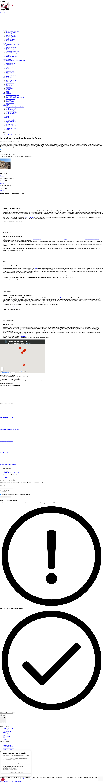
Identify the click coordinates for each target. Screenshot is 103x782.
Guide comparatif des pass (12, 95)
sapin (65, 239)
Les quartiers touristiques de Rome (14, 79)
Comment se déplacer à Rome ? (13, 119)
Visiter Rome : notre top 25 (12, 44)
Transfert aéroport (10, 34)
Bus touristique (9, 124)
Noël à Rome (11, 134)
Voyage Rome (18, 781)
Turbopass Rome (10, 103)
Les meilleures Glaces (11, 111)
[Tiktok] (4, 18)
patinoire (93, 298)
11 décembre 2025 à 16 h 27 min (11, 472)
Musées (8, 48)
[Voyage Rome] (7, 11)
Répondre (5, 477)
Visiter (4, 43)
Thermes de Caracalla (11, 72)
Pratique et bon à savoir (11, 38)
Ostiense (23, 336)
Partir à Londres (45, 779)
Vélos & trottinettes (11, 125)
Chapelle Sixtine (10, 64)
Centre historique (10, 83)
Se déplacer (6, 117)
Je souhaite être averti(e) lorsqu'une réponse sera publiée (15, 494)
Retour (7, 42)
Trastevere (8, 73)
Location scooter (10, 127)
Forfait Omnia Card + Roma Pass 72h (15, 97)
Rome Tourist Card (10, 99)
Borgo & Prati (9, 81)
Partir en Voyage (27, 779)
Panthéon (8, 68)
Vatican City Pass (10, 101)
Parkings (8, 129)
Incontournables (7, 59)
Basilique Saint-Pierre (11, 63)
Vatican (7, 91)
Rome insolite (9, 52)
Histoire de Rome (10, 40)
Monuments (8, 46)
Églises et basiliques (11, 47)
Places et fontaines (10, 50)
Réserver (2, 176)
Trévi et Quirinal (6, 736)
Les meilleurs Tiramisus (11, 112)
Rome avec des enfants (11, 54)
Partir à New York (36, 779)
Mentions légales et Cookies (7, 781)
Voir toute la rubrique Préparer (13, 31)
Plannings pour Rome (11, 36)
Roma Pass (8, 100)
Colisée (7, 61)
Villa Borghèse (9, 67)
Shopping (8, 55)
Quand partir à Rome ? (11, 32)
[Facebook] (3, 20)
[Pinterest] (3, 23)
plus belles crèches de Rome (91, 239)
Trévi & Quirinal (9, 88)
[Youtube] (4, 25)
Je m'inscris (3, 722)
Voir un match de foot (11, 75)
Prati (35, 268)
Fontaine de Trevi (10, 65)
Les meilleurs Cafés (10, 113)
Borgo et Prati (6, 730)
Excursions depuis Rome (12, 56)
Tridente (8, 89)
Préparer (5, 30)
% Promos (2, 12)
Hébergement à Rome (11, 35)
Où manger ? (6, 105)
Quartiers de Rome (7, 77)
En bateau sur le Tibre (11, 128)
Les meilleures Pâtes (11, 109)
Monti (7, 84)
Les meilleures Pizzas (11, 108)
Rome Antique (9, 85)
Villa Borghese (61, 298)
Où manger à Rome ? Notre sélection (15, 107)
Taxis (7, 123)
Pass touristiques (7, 93)
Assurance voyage (10, 39)
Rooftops (8, 115)
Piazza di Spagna (10, 71)
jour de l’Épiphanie (29, 217)
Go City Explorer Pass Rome (12, 96)
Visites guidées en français (12, 51)
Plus (4, 132)
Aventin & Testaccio (11, 80)
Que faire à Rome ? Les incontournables (15, 60)
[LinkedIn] (3, 27)
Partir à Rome (3, 134)
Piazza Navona (9, 69)
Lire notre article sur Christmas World (12, 306)
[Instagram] (4, 16)
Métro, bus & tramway (11, 121)
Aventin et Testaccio (8, 728)
